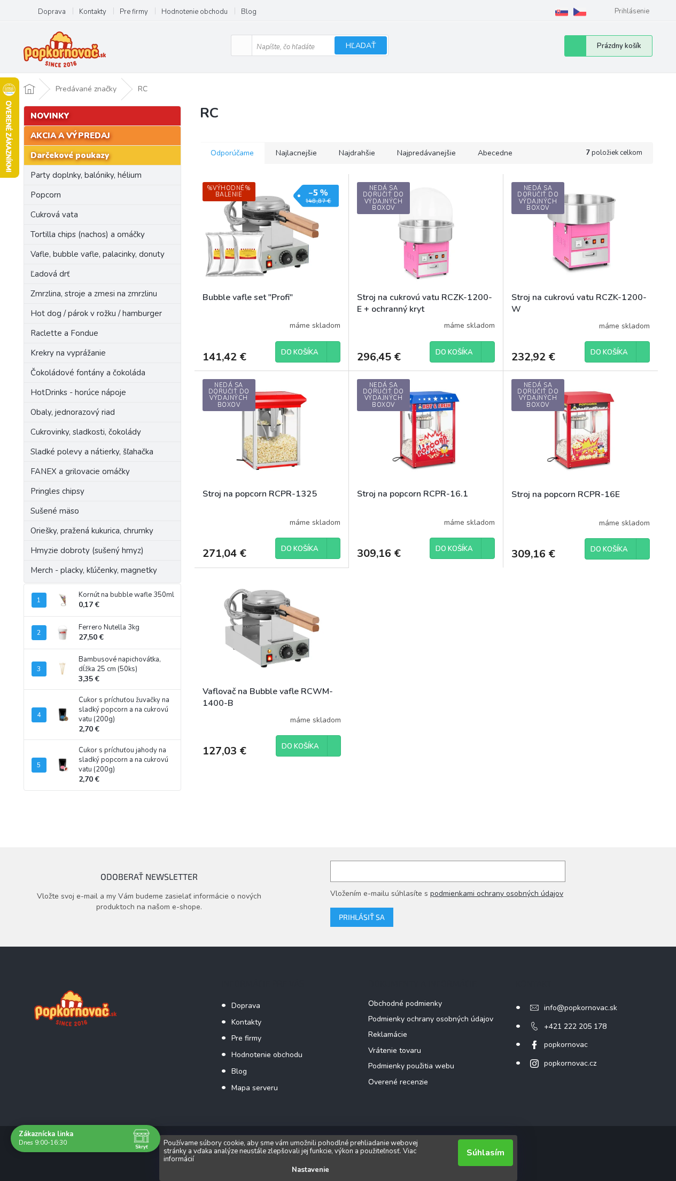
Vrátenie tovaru (394, 1050)
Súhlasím (485, 1153)
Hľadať (361, 46)
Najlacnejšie (296, 153)
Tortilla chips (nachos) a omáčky (87, 234)
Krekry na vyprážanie (68, 353)
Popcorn (45, 195)
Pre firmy (134, 12)
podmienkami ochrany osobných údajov (496, 893)
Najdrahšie (357, 153)
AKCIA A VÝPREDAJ (70, 135)
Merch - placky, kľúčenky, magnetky (93, 570)
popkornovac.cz (570, 1063)
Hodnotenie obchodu (194, 12)
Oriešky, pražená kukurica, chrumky (91, 530)
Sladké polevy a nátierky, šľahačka (91, 451)
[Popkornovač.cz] (579, 11)
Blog (249, 12)
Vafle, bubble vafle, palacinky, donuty (97, 254)
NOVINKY (49, 116)
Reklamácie (387, 1034)
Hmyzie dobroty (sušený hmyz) (87, 550)
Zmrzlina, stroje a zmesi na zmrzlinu (93, 293)
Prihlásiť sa (362, 917)
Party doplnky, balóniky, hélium (86, 175)
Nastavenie (310, 1170)
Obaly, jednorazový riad (72, 412)
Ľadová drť (49, 274)
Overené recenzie (398, 1082)
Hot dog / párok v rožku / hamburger (96, 313)
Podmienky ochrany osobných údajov (430, 1019)
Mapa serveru (254, 1088)
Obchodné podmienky (405, 1003)
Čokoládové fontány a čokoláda (87, 372)
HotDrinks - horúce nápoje (78, 392)
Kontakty (92, 12)
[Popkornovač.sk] (561, 11)
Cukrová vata (54, 214)
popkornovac (566, 1045)
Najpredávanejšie (426, 153)
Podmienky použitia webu (411, 1066)
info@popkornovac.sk (580, 1008)
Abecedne (495, 153)
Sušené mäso (54, 511)
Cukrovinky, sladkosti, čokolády (85, 432)
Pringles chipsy (57, 491)
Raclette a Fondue (64, 333)
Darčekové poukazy (69, 155)
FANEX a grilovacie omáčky (80, 471)
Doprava (52, 12)
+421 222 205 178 (575, 1026)
